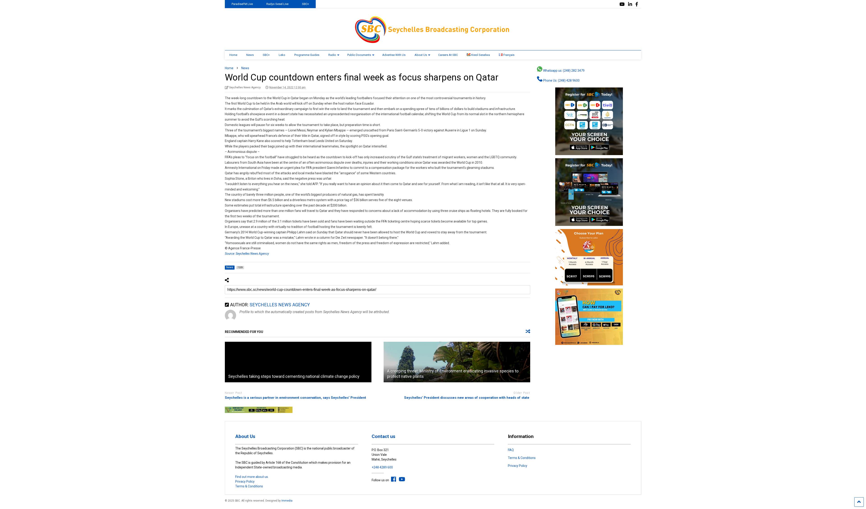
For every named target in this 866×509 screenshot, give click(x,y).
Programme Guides (306, 55)
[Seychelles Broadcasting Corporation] (433, 42)
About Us (421, 55)
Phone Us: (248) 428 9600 (561, 80)
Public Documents (359, 55)
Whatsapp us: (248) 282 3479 (563, 70)
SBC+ (305, 4)
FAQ (511, 450)
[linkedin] (630, 4)
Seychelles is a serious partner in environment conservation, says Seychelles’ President (295, 398)
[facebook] (637, 4)
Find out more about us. (252, 477)
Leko (282, 55)
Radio (332, 55)
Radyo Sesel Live (277, 4)
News (250, 55)
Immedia (287, 500)
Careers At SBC (448, 55)
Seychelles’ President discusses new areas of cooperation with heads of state (467, 398)
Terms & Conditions (249, 486)
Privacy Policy (245, 481)
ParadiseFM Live (242, 4)
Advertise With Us (393, 55)
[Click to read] (298, 362)
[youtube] (622, 4)
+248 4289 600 (382, 467)
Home (233, 55)
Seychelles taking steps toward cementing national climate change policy (293, 376)
